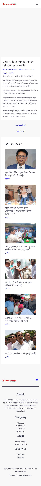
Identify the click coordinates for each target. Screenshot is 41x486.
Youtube (20, 457)
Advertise (20, 431)
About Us (20, 423)
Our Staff (20, 428)
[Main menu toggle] (36, 3)
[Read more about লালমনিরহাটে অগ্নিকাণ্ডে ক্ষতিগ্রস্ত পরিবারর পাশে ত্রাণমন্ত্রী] (20, 269)
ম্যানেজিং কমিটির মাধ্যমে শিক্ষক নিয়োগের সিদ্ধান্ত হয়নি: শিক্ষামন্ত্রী (20, 174)
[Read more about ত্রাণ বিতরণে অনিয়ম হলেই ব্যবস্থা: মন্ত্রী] (20, 340)
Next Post (20, 131)
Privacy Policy (20, 442)
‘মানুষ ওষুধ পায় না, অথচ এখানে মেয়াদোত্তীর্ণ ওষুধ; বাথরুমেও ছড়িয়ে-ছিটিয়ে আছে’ (18, 210)
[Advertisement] (20, 29)
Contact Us (20, 426)
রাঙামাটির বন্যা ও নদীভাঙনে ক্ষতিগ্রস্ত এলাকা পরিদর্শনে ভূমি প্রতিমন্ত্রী (19, 319)
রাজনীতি (7, 179)
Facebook (20, 454)
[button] (37, 380)
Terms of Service (20, 444)
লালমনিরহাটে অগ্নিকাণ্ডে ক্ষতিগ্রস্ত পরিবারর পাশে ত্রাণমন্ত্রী (18, 284)
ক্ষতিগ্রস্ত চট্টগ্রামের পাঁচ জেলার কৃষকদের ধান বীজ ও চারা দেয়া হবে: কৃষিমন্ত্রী (20, 248)
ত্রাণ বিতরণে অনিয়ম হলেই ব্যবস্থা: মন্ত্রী (20, 353)
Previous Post (20, 125)
